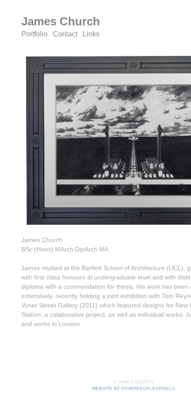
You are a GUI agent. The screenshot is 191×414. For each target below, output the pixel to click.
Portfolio (34, 34)
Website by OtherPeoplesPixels (133, 388)
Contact (65, 34)
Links (91, 34)
